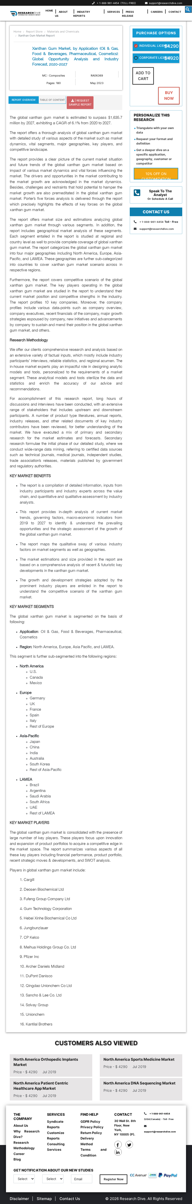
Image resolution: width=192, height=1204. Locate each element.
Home (49, 10)
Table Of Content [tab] (52, 99)
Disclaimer (19, 1198)
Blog (17, 1159)
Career (19, 1154)
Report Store (34, 31)
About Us (61, 13)
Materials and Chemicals (63, 31)
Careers (157, 11)
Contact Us (70, 1198)
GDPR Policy (90, 1121)
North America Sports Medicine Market (139, 1059)
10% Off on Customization (156, 176)
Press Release (128, 13)
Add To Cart (143, 76)
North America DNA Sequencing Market (140, 1083)
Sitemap (44, 1198)
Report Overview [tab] (24, 99)
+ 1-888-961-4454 (108, 3)
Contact (174, 11)
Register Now (114, 1179)
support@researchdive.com (165, 3)
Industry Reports (81, 13)
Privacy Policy (92, 1127)
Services (113, 11)
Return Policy (91, 1133)
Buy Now (169, 95)
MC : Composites (53, 75)
